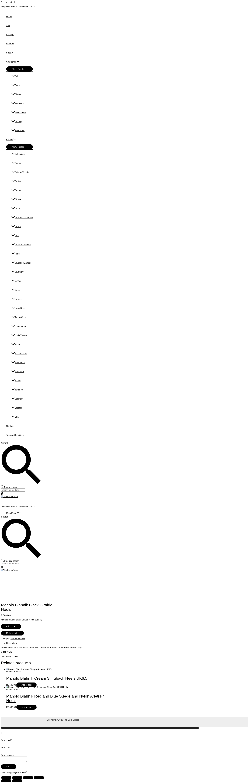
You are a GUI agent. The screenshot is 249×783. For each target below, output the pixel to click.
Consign (10, 35)
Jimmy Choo (20, 317)
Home (9, 16)
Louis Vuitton (21, 335)
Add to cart (11, 626)
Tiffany (18, 381)
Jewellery (19, 103)
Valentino (19, 399)
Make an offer (12, 633)
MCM (17, 344)
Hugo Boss (20, 308)
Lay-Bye (10, 44)
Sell (8, 25)
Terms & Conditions (15, 435)
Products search (11, 487)
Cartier (18, 181)
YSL (17, 417)
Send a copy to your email (13, 772)
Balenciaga (20, 154)
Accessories (20, 112)
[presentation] (18, 62)
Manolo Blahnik (18, 639)
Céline (18, 190)
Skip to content (8, 2)
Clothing (19, 121)
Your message (7, 755)
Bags (17, 85)
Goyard (18, 281)
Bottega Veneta (22, 172)
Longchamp (20, 326)
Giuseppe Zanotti (23, 263)
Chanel (18, 199)
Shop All (10, 53)
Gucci (17, 290)
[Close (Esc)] (39, 777)
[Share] (28, 777)
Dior (17, 236)
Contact (9, 426)
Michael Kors (21, 353)
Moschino (19, 372)
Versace (18, 408)
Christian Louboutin (24, 217)
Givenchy (19, 272)
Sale (17, 76)
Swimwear (20, 131)
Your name (6, 747)
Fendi (17, 254)
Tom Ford (19, 390)
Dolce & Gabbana (23, 245)
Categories (11, 62)
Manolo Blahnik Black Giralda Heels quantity (21, 620)
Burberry (19, 163)
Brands (9, 140)
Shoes (18, 94)
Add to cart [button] (26, 685)
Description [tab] (11, 643)
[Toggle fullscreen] (17, 777)
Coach (18, 226)
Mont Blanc (20, 362)
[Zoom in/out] (6, 777)
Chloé (17, 208)
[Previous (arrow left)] (6, 780)
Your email (6, 740)
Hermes (18, 299)
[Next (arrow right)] (17, 780)
